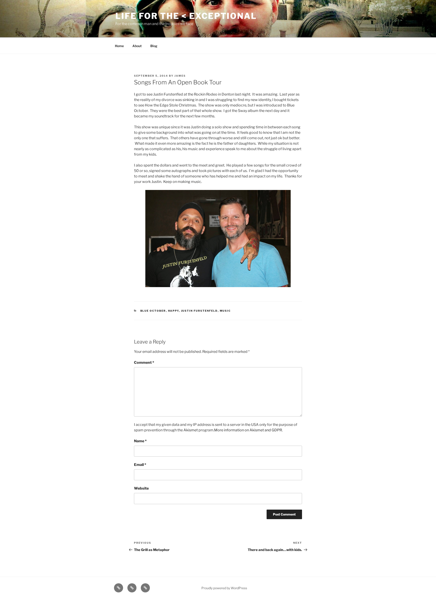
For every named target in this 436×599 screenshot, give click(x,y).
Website (141, 488)
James (180, 75)
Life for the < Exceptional (186, 16)
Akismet (190, 430)
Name (140, 441)
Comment (144, 362)
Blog (153, 46)
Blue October (153, 310)
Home (119, 46)
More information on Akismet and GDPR (248, 430)
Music (225, 310)
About (137, 46)
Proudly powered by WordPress (224, 588)
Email (140, 465)
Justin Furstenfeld (199, 310)
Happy (173, 310)
